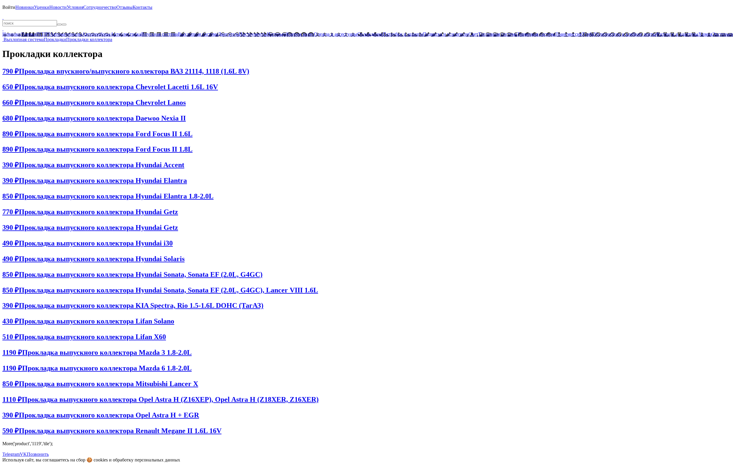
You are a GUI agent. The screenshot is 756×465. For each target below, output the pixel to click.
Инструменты (253, 34)
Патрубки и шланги (403, 34)
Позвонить (38, 454)
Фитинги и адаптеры (677, 34)
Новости (58, 7)
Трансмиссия (568, 34)
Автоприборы (96, 34)
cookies (101, 459)
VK (23, 454)
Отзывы (124, 7)
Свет (473, 34)
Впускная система (159, 34)
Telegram (11, 454)
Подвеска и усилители (445, 34)
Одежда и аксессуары (335, 34)
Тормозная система (536, 34)
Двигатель (228, 34)
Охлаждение (370, 34)
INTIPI (43, 34)
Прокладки (55, 39)
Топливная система (497, 34)
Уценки (41, 7)
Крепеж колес (300, 34)
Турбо (588, 34)
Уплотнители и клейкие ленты (625, 34)
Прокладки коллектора (89, 39)
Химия (705, 34)
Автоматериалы (66, 34)
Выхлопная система (198, 34)
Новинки (24, 7)
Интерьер (276, 34)
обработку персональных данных (146, 459)
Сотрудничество (99, 7)
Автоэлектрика (125, 34)
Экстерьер (722, 34)
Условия (75, 7)
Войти (8, 7)
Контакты (142, 7)
